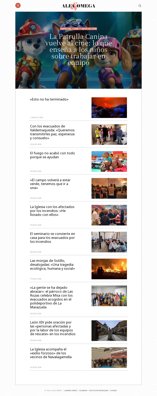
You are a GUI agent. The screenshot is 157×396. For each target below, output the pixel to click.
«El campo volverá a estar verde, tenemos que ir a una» (50, 184)
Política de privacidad (98, 390)
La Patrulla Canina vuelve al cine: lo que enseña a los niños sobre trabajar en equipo (78, 49)
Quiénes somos (70, 390)
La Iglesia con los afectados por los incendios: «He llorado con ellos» (52, 211)
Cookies (113, 390)
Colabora (83, 390)
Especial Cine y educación (78, 28)
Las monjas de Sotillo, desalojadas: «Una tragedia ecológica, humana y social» (52, 265)
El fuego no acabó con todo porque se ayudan (52, 155)
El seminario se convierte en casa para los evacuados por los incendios (52, 238)
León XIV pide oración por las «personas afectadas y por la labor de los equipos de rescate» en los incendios (52, 328)
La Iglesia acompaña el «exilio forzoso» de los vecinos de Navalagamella (51, 353)
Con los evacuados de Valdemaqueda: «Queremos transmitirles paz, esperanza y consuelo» (52, 132)
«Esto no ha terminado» (49, 99)
